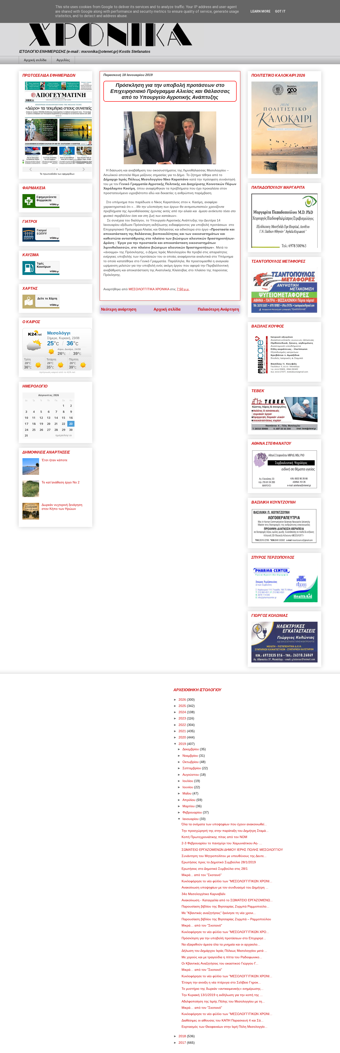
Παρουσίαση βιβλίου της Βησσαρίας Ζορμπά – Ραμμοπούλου (226, 919)
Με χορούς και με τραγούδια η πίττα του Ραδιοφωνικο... (222, 957)
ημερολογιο (64, 435)
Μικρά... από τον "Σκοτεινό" (202, 875)
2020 (183, 737)
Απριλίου (189, 800)
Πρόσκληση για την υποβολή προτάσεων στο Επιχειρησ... (224, 938)
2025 (183, 706)
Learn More (260, 11)
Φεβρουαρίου (192, 812)
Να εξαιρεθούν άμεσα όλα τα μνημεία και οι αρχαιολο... (221, 944)
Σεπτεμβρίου (192, 768)
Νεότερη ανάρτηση (118, 309)
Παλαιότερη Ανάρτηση (218, 309)
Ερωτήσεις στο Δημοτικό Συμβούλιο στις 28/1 (215, 868)
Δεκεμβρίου (191, 749)
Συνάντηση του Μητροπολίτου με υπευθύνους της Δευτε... (224, 856)
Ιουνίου (188, 787)
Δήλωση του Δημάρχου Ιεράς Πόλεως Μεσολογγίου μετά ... (224, 950)
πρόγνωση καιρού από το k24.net (57, 372)
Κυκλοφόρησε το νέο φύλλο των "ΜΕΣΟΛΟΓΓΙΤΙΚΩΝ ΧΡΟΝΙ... (227, 881)
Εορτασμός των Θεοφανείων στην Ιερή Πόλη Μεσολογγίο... (224, 1026)
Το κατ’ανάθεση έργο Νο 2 (61, 482)
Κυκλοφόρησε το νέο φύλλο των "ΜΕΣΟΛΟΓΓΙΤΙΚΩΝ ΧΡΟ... (225, 932)
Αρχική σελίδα (35, 60)
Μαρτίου (189, 806)
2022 (183, 725)
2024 (183, 712)
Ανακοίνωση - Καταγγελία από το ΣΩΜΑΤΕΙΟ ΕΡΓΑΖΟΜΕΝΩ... (227, 900)
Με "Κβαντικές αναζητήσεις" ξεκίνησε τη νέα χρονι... (219, 913)
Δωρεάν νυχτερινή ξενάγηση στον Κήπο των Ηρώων (62, 507)
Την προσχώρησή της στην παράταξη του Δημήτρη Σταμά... (225, 830)
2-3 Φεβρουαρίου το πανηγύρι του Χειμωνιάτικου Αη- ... (222, 843)
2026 (183, 699)
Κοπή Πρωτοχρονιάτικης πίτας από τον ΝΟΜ (214, 837)
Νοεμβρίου (190, 755)
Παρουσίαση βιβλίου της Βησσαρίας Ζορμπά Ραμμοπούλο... (225, 906)
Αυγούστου (191, 774)
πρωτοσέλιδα (50, 174)
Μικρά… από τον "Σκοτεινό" (202, 925)
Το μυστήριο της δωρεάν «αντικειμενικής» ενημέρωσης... (222, 988)
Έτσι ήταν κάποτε (54, 460)
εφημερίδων (68, 174)
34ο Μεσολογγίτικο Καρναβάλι (203, 894)
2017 (183, 1042)
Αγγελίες (63, 60)
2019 (183, 744)
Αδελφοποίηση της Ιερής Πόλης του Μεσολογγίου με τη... (223, 1001)
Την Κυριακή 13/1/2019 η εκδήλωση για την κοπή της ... (222, 995)
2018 (183, 1036)
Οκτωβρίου (191, 762)
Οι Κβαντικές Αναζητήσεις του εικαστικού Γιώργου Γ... (220, 963)
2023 (183, 718)
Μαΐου (187, 793)
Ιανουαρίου (191, 819)
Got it (280, 11)
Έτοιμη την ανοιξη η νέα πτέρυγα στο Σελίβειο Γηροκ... (221, 982)
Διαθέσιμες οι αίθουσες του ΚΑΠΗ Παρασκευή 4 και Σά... (222, 1020)
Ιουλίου (188, 781)
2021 (183, 731)
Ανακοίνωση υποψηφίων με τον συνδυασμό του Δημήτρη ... (225, 887)
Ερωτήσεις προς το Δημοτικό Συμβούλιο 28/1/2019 (219, 862)
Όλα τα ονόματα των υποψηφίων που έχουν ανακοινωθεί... (224, 824)
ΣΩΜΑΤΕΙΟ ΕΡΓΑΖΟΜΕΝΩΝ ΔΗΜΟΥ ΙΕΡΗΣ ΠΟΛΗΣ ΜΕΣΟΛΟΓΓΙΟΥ (232, 849)
